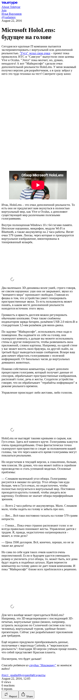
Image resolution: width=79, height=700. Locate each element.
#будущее (24, 675)
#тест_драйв (10, 675)
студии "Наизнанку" (42, 665)
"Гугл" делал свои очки (35, 53)
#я (31, 675)
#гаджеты (39, 675)
